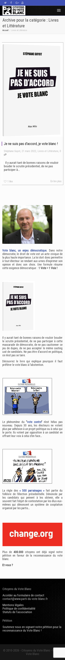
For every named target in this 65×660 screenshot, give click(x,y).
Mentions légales (13, 605)
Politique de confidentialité (18, 608)
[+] (32, 90)
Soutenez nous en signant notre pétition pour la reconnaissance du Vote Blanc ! (31, 628)
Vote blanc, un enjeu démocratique (24, 250)
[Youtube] (22, 3)
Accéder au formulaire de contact (23, 595)
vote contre (34, 422)
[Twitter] (5, 3)
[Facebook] (11, 3)
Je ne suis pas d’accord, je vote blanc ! (31, 144)
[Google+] (17, 3)
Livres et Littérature (48, 151)
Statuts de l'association (17, 612)
